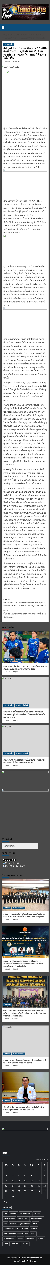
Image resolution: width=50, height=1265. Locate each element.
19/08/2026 (15, 1113)
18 (19, 1186)
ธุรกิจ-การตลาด (25, 1223)
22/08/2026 (14, 1019)
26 (25, 1191)
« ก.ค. (4, 1202)
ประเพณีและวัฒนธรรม (11, 1228)
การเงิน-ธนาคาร (25, 1213)
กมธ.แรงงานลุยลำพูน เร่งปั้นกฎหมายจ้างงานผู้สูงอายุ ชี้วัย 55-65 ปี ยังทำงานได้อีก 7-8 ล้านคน (24, 1061)
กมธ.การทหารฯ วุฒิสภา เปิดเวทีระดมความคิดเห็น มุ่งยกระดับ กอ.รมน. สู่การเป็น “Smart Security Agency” (24, 915)
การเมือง (7, 908)
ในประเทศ (7, 1004)
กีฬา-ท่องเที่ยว (8, 44)
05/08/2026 (15, 720)
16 (6, 1186)
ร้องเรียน (34, 1228)
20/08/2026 (15, 1066)
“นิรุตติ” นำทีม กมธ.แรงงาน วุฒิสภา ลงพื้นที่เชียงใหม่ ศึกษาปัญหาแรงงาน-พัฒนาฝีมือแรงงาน (23, 1108)
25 (19, 1191)
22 (44, 1186)
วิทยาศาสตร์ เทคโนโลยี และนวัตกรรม (16, 1233)
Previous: (24, 602)
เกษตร (6, 1243)
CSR (5, 1213)
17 (13, 1186)
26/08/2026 (15, 920)
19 (25, 1186)
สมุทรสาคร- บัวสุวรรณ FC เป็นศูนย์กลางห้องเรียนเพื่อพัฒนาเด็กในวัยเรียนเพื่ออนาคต (24, 761)
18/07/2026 (15, 766)
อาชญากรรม (30, 1238)
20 (32, 1186)
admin (7, 1019)
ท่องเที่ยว (13, 1223)
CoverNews (19, 1261)
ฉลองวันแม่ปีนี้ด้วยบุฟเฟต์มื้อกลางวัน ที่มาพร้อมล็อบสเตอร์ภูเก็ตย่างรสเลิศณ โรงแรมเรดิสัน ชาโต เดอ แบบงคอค (24, 714)
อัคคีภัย (20, 1238)
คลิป (5, 1223)
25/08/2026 (15, 969)
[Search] (47, 27)
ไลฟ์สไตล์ (25, 1243)
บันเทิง (35, 1223)
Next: (24, 613)
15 (44, 1181)
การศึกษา (13, 1213)
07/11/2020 (17, 61)
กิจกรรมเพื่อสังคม (9, 1218)
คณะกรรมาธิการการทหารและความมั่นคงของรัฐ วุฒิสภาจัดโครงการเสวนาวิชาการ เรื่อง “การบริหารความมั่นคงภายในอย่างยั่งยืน (23, 963)
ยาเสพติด (25, 1228)
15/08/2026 (15, 672)
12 (25, 1181)
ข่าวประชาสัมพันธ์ (22, 660)
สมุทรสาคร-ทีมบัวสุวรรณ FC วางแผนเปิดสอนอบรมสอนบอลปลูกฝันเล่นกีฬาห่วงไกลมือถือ (25, 667)
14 (39, 1181)
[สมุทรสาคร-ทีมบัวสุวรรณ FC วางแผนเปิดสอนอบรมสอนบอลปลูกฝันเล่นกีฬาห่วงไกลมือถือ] (25, 647)
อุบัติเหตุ (40, 1238)
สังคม (33, 1233)
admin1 (7, 61)
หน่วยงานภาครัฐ (9, 1238)
